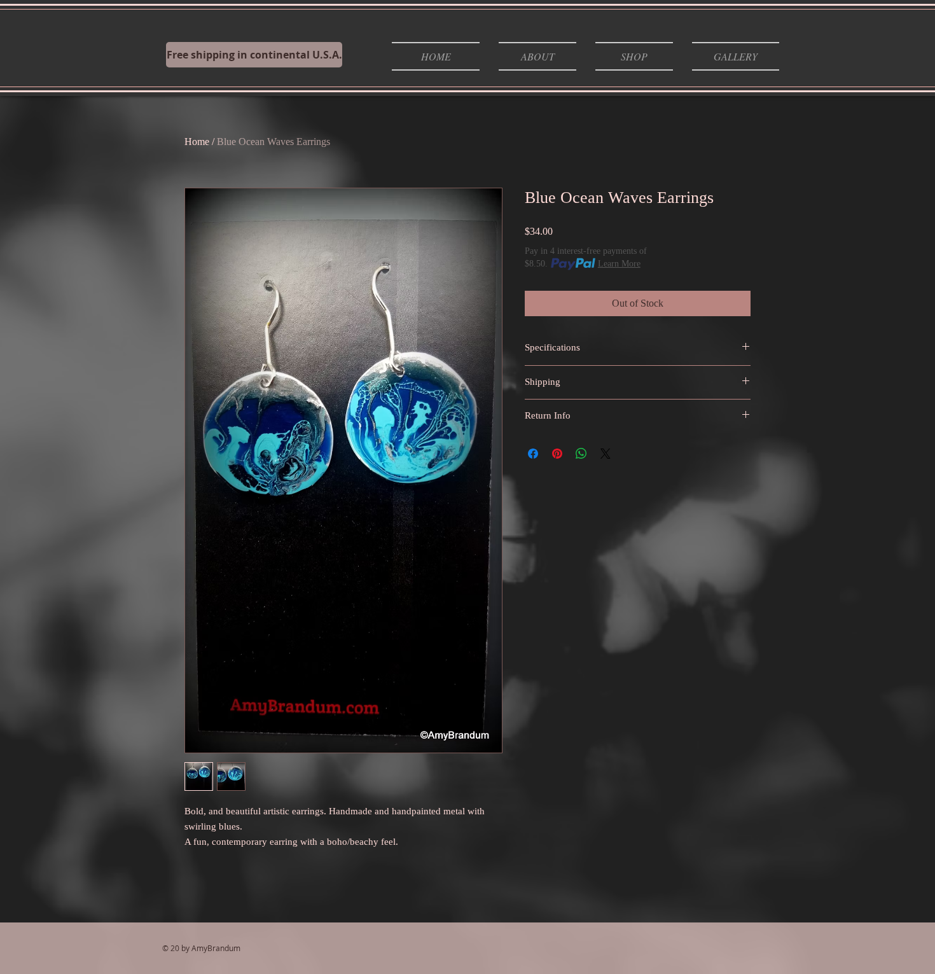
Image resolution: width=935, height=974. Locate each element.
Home (196, 141)
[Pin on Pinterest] (557, 453)
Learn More (619, 263)
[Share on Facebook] (533, 453)
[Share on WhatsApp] (581, 453)
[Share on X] (605, 453)
